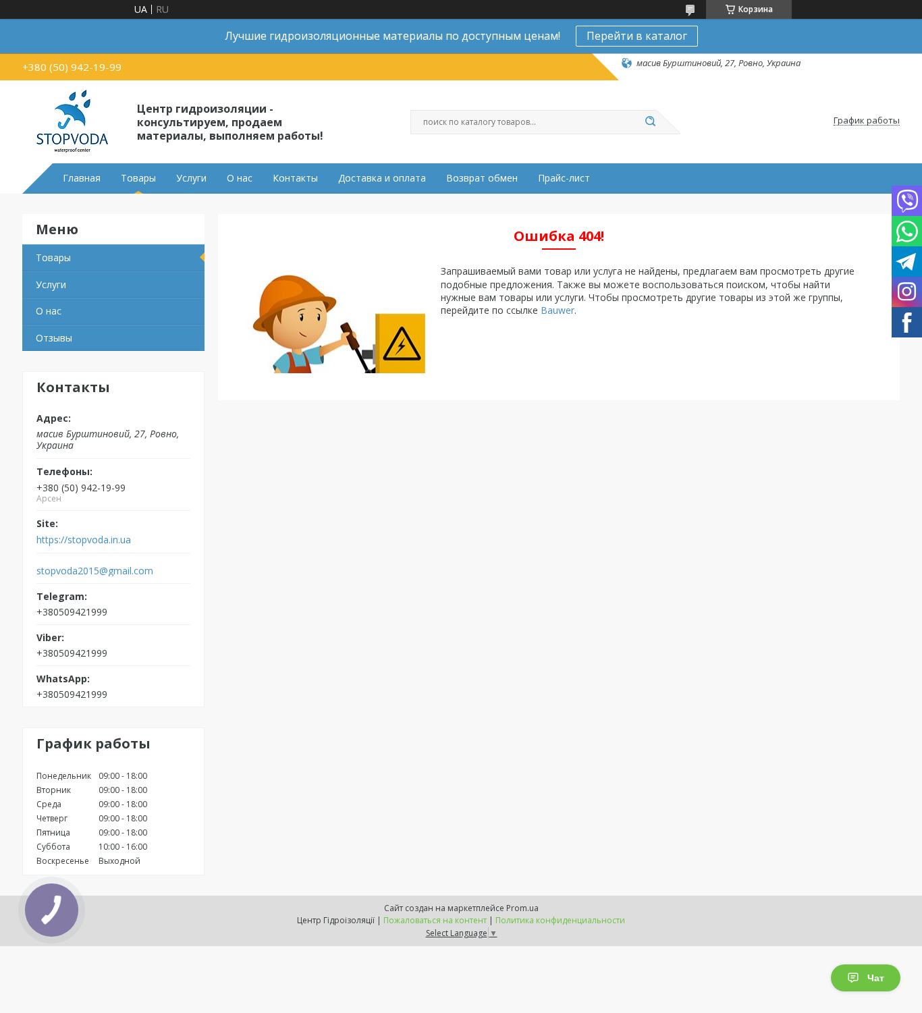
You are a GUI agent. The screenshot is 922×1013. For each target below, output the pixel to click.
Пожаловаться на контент (435, 920)
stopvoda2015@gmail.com (94, 571)
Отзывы (54, 337)
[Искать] (649, 122)
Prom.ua (522, 908)
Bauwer (557, 310)
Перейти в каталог (637, 35)
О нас (239, 178)
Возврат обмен (482, 178)
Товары (138, 178)
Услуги (191, 178)
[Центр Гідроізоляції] (73, 121)
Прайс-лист (564, 178)
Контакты (295, 178)
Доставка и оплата (382, 178)
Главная (82, 178)
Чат (875, 978)
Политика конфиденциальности (560, 920)
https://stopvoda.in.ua (83, 540)
